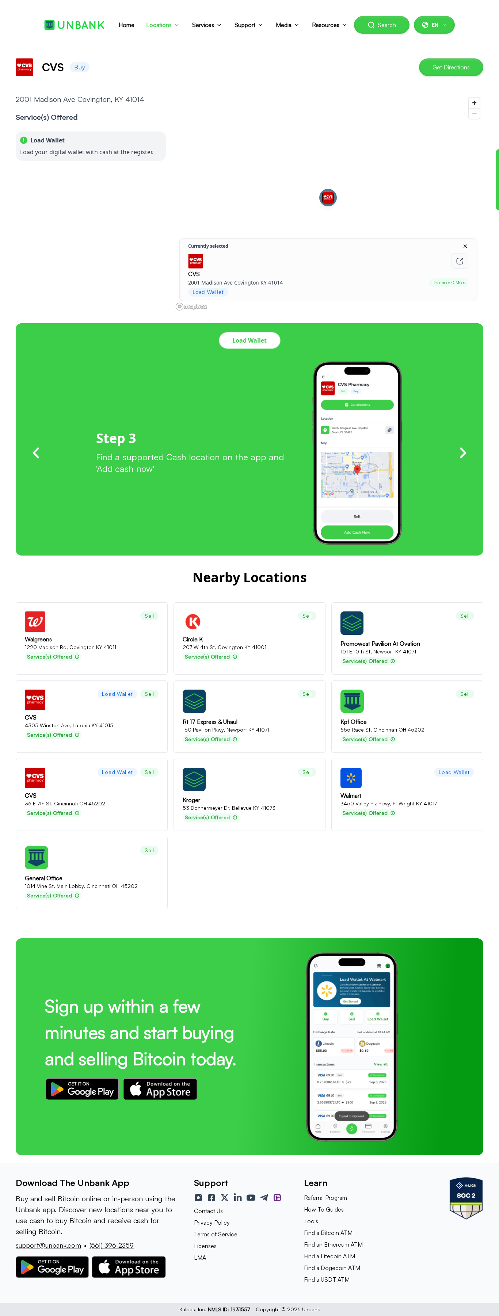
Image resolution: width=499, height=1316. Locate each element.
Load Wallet (249, 340)
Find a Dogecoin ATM (332, 1267)
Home (126, 24)
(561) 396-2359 (111, 1245)
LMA (200, 1257)
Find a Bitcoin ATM (328, 1232)
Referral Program (325, 1197)
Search (387, 24)
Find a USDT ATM (327, 1279)
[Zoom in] (474, 103)
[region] (328, 203)
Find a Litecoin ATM (329, 1256)
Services (203, 24)
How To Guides (324, 1209)
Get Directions (451, 67)
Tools (311, 1221)
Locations (159, 24)
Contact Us (208, 1210)
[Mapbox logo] (191, 306)
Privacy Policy (212, 1222)
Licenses (205, 1246)
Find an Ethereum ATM (333, 1244)
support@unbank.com (48, 1245)
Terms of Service (215, 1234)
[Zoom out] (474, 113)
